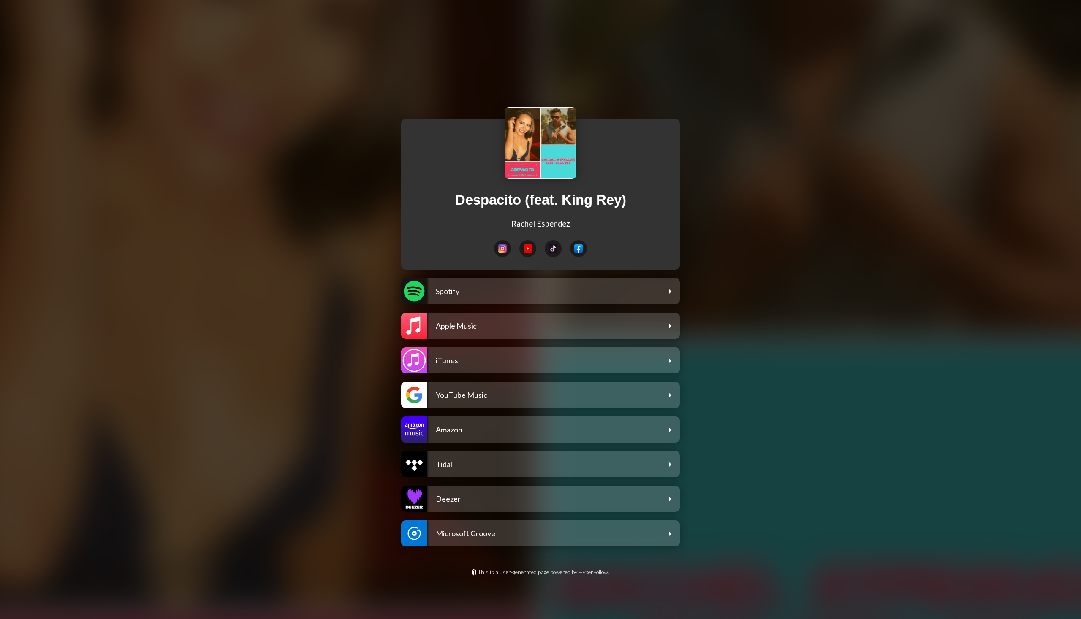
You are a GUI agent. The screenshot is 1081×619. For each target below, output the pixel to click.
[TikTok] (553, 248)
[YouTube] (527, 248)
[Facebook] (578, 248)
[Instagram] (502, 248)
